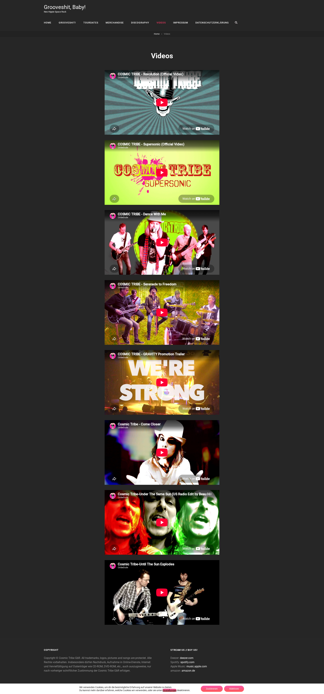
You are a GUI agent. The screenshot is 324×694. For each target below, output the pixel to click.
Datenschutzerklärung (212, 22)
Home (47, 22)
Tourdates (90, 22)
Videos (161, 22)
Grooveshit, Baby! (65, 7)
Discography (140, 22)
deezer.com (186, 658)
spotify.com (187, 662)
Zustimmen (212, 688)
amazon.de (188, 670)
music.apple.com (196, 666)
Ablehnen (234, 688)
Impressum (180, 22)
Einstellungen (170, 690)
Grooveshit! (67, 22)
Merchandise (115, 22)
